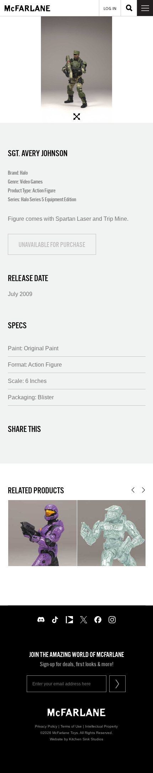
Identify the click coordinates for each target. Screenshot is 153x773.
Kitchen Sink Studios (86, 739)
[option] (76, 69)
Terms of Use (71, 726)
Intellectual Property (101, 726)
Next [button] (143, 490)
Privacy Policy (46, 726)
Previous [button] (133, 490)
